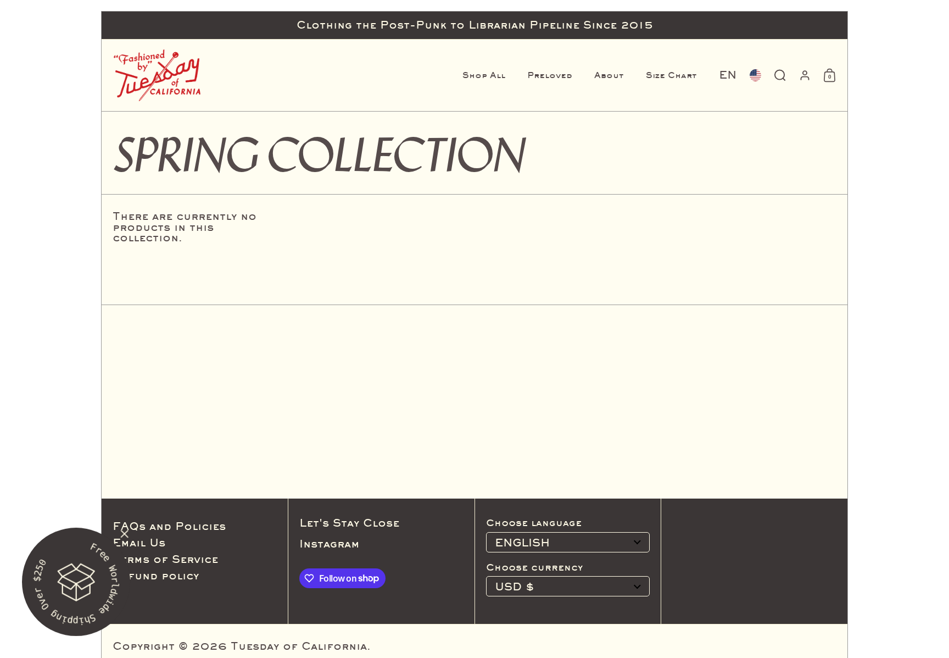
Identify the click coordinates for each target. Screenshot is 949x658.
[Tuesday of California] (157, 75)
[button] (727, 75)
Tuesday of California (299, 646)
